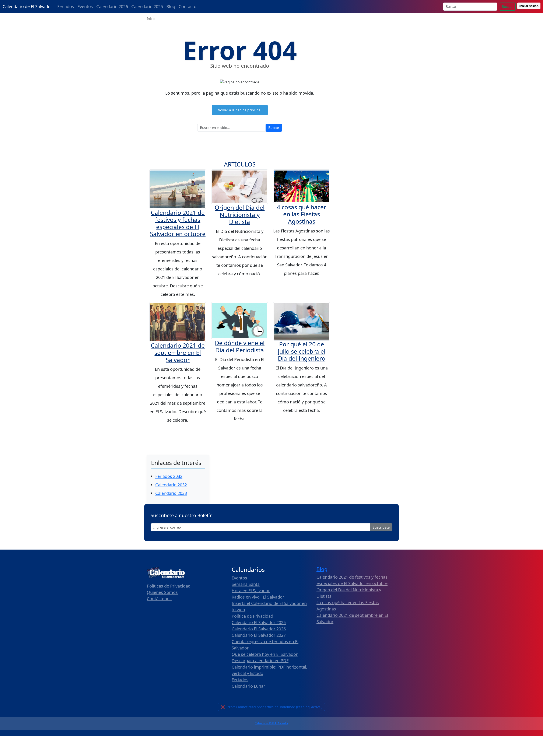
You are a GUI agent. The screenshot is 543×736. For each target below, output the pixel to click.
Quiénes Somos (162, 592)
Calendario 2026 (112, 6)
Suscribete (381, 527)
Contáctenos (159, 599)
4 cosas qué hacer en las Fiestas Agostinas (301, 214)
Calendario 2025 (147, 6)
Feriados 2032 (168, 476)
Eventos (85, 6)
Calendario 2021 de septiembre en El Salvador (178, 352)
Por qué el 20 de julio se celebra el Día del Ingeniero (301, 351)
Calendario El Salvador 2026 (259, 629)
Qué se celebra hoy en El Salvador (265, 654)
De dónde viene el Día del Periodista (240, 346)
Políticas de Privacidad (168, 586)
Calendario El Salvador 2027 (259, 635)
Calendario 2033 (171, 493)
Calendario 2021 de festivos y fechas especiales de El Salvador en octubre (178, 223)
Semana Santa (246, 584)
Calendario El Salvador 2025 (259, 622)
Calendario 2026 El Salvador (271, 723)
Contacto (187, 6)
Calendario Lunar (248, 686)
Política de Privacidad (252, 616)
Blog (170, 6)
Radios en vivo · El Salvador (258, 597)
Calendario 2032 (171, 485)
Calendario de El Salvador (27, 6)
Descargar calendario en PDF (260, 660)
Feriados (65, 6)
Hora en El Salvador (251, 590)
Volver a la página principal (239, 110)
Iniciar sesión (529, 6)
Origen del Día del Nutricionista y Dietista (240, 214)
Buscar (507, 6)
